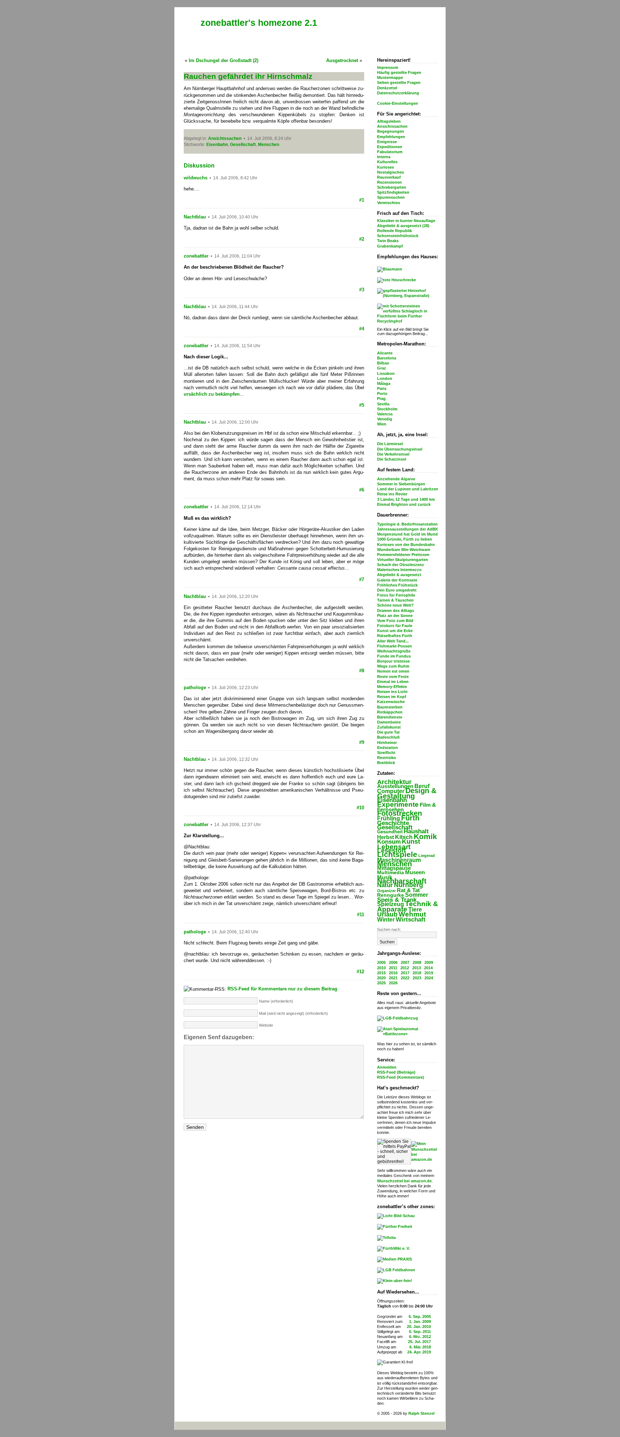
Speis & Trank (397, 899)
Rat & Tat (408, 890)
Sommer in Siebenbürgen (401, 484)
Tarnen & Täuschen (395, 600)
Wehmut (412, 914)
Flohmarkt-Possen (394, 646)
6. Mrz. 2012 (420, 1336)
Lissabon (386, 373)
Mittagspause (394, 868)
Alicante (385, 353)
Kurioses (385, 167)
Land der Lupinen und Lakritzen (407, 489)
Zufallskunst (389, 727)
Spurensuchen (391, 197)
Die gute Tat (388, 732)
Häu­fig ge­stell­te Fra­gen (399, 72)
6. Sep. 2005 (420, 1316)
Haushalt (416, 831)
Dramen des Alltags (395, 610)
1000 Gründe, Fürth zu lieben (404, 539)
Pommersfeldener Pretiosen (403, 554)
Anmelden (386, 1067)
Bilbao (383, 363)
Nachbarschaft (402, 881)
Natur (385, 885)
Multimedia (390, 872)
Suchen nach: (389, 929)
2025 (381, 983)
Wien (381, 424)
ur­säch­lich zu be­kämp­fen (212, 394)
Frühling (388, 818)
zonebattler (196, 256)
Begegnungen (390, 131)
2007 (405, 962)
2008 (417, 962)
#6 (361, 490)
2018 (417, 973)
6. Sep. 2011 (420, 1331)
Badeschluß (388, 737)
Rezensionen (389, 182)
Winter (386, 920)
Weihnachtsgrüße (393, 651)
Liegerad (426, 855)
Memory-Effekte (392, 686)
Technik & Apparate (407, 906)
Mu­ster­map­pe (390, 77)
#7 (361, 579)
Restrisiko (386, 757)
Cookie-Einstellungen (397, 103)
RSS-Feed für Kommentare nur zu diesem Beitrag (282, 988)
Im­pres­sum (387, 67)
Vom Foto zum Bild (395, 620)
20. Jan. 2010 (419, 1326)
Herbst (385, 837)
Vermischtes (388, 203)
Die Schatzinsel (391, 459)
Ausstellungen (395, 786)
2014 (428, 968)
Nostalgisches (390, 172)
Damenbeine (389, 722)
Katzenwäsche (391, 701)
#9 (361, 742)
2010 (381, 968)
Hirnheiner (387, 742)
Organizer (386, 891)
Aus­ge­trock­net (342, 60)
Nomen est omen (393, 671)
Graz (381, 368)
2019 (428, 973)
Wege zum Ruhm (393, 666)
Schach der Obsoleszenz (400, 564)
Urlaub (387, 914)
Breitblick (386, 762)
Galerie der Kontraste (397, 580)
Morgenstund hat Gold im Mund (407, 534)
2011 (393, 968)
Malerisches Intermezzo (399, 569)
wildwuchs (195, 177)
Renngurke (390, 895)
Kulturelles (387, 162)
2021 (393, 978)
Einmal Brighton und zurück (404, 504)
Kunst (411, 841)
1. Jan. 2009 (420, 1321)
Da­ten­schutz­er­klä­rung (398, 93)
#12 (360, 971)
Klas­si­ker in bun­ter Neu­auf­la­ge (406, 220)
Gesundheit (390, 831)
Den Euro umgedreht (397, 590)
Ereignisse (387, 142)
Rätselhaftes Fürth (394, 635)
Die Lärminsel (390, 444)
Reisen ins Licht (392, 691)
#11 (360, 914)
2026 (393, 983)
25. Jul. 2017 (419, 1341)
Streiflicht (386, 752)
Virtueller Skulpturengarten (402, 559)
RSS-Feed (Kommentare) (400, 1077)
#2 (361, 239)
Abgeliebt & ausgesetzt (399, 575)
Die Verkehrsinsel (393, 454)
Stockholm (387, 409)
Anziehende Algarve (396, 479)
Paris (381, 388)
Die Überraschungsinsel (399, 449)
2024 (428, 978)
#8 (361, 670)
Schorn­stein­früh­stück (397, 236)
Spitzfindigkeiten (393, 192)
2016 (393, 973)
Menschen (394, 864)
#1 (361, 200)
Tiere (415, 909)
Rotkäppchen (390, 712)
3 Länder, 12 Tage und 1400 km (406, 499)
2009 (428, 962)
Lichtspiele (397, 854)
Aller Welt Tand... (393, 641)
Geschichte (393, 823)
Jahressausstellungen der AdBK (407, 529)
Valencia (385, 414)
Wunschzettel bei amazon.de (404, 1181)
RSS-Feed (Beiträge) (396, 1072)
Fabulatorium (390, 152)
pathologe (195, 687)
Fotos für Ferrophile (396, 595)
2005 (381, 962)
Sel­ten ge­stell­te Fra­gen (399, 82)
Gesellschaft (395, 827)
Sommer (416, 895)
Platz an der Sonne (395, 615)
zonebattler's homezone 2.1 (259, 23)
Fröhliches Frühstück (397, 585)
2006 (393, 962)
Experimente (398, 804)
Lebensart (393, 847)
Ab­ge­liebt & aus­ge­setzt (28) (403, 225)
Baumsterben (390, 707)
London (384, 378)
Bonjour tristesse (393, 661)
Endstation (387, 747)
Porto (382, 393)
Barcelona (386, 358)
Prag (381, 398)
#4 (361, 328)
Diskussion (199, 165)
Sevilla (383, 404)
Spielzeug (390, 904)
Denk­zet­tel (387, 88)
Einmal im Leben (393, 681)
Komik (425, 836)
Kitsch (404, 837)
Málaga (383, 383)
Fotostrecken (399, 813)
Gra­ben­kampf (390, 246)
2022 (405, 978)
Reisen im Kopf (391, 696)
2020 (381, 978)
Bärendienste (389, 717)
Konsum (389, 841)
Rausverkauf (389, 177)
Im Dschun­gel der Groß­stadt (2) (223, 60)
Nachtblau (195, 217)
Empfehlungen (391, 137)
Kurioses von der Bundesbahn (406, 544)
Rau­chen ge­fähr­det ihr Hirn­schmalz (248, 76)
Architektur (394, 782)
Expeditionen (389, 147)
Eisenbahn (392, 800)
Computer (390, 791)
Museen (415, 872)
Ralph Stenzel (421, 1413)
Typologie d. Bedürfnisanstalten (407, 524)
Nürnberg (408, 885)
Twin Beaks (388, 241)
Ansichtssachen (392, 126)
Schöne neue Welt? (395, 605)
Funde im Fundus (394, 656)
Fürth (410, 818)
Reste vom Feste (393, 676)
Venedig (384, 419)
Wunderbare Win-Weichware (403, 549)
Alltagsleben (389, 121)
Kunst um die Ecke (395, 630)
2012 (404, 968)
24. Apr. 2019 (419, 1352)
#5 (361, 405)
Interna (383, 157)
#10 (360, 807)
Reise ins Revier (392, 494)
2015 (381, 973)
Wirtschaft (411, 919)
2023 (417, 978)
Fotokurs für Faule (394, 625)
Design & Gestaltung (406, 793)
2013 (416, 968)
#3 (361, 289)
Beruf (421, 786)
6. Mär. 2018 (420, 1347)
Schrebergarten (391, 187)
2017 (405, 973)
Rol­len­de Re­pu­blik (394, 230)
